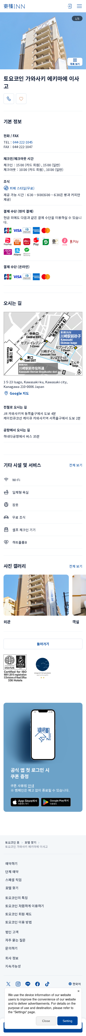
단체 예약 (12, 871)
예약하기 (11, 863)
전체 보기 (75, 465)
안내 (31, 785)
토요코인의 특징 (16, 897)
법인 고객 (12, 932)
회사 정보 (12, 958)
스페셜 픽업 (13, 879)
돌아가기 (43, 644)
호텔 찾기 (30, 842)
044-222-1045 (23, 142)
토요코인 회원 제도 (18, 914)
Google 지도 (19, 393)
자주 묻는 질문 (15, 940)
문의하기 (11, 948)
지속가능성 (13, 966)
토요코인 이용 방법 (18, 922)
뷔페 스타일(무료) (22, 188)
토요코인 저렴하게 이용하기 (24, 905)
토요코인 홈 (12, 842)
